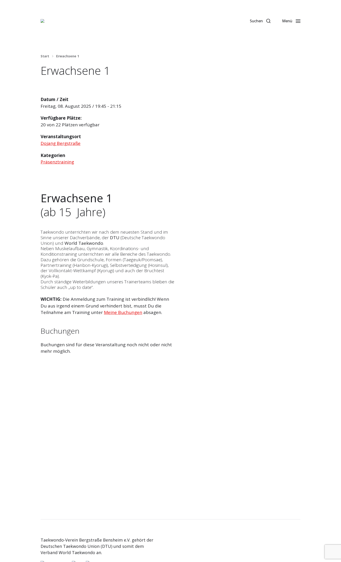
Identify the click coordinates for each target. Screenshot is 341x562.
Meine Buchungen (123, 312)
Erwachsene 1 (67, 56)
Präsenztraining (57, 162)
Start (45, 56)
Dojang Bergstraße (60, 143)
